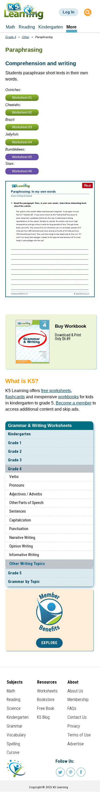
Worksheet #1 (22, 98)
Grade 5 (15, 573)
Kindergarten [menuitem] (50, 27)
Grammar (14, 726)
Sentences (17, 511)
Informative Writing (24, 554)
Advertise (75, 743)
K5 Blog (43, 717)
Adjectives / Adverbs (25, 494)
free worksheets (56, 390)
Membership (78, 699)
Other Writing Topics (27, 563)
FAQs (71, 708)
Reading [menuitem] (27, 27)
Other (25, 37)
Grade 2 (15, 451)
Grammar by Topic (24, 581)
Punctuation (18, 528)
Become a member (73, 403)
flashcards (15, 397)
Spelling (13, 743)
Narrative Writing (22, 537)
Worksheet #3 (22, 127)
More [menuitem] (71, 27)
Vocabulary (16, 735)
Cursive (13, 752)
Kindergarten (19, 434)
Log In (68, 12)
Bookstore (45, 699)
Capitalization (20, 520)
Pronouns (16, 485)
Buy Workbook (70, 326)
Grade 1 (15, 442)
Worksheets (47, 691)
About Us (75, 691)
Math (11, 691)
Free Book (45, 708)
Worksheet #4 (22, 142)
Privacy (73, 726)
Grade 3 (15, 460)
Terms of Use (79, 735)
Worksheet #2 (22, 112)
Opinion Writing (21, 546)
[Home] (23, 10)
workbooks (68, 397)
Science (14, 708)
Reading (13, 699)
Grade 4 (15, 468)
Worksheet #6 (22, 171)
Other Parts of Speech (26, 502)
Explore (49, 643)
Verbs (14, 476)
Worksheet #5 (22, 157)
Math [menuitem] (10, 27)
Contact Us (77, 717)
